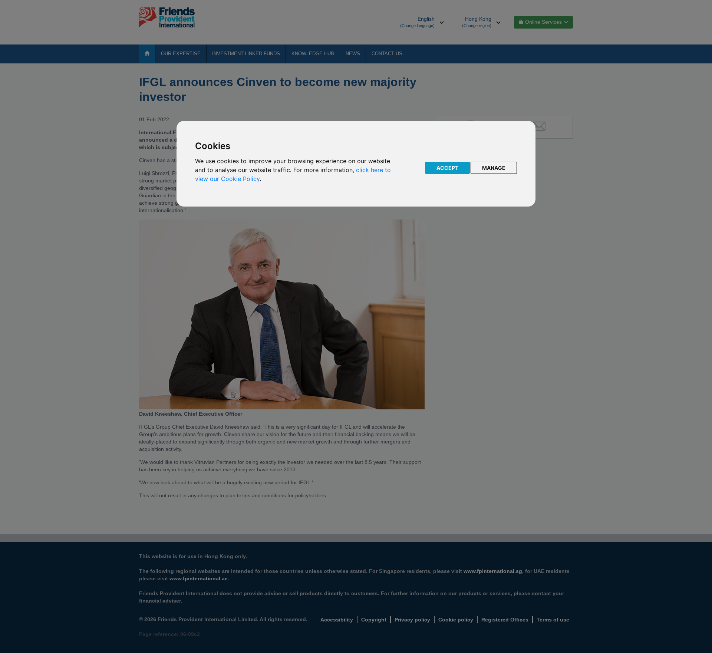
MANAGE (493, 168)
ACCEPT (447, 168)
